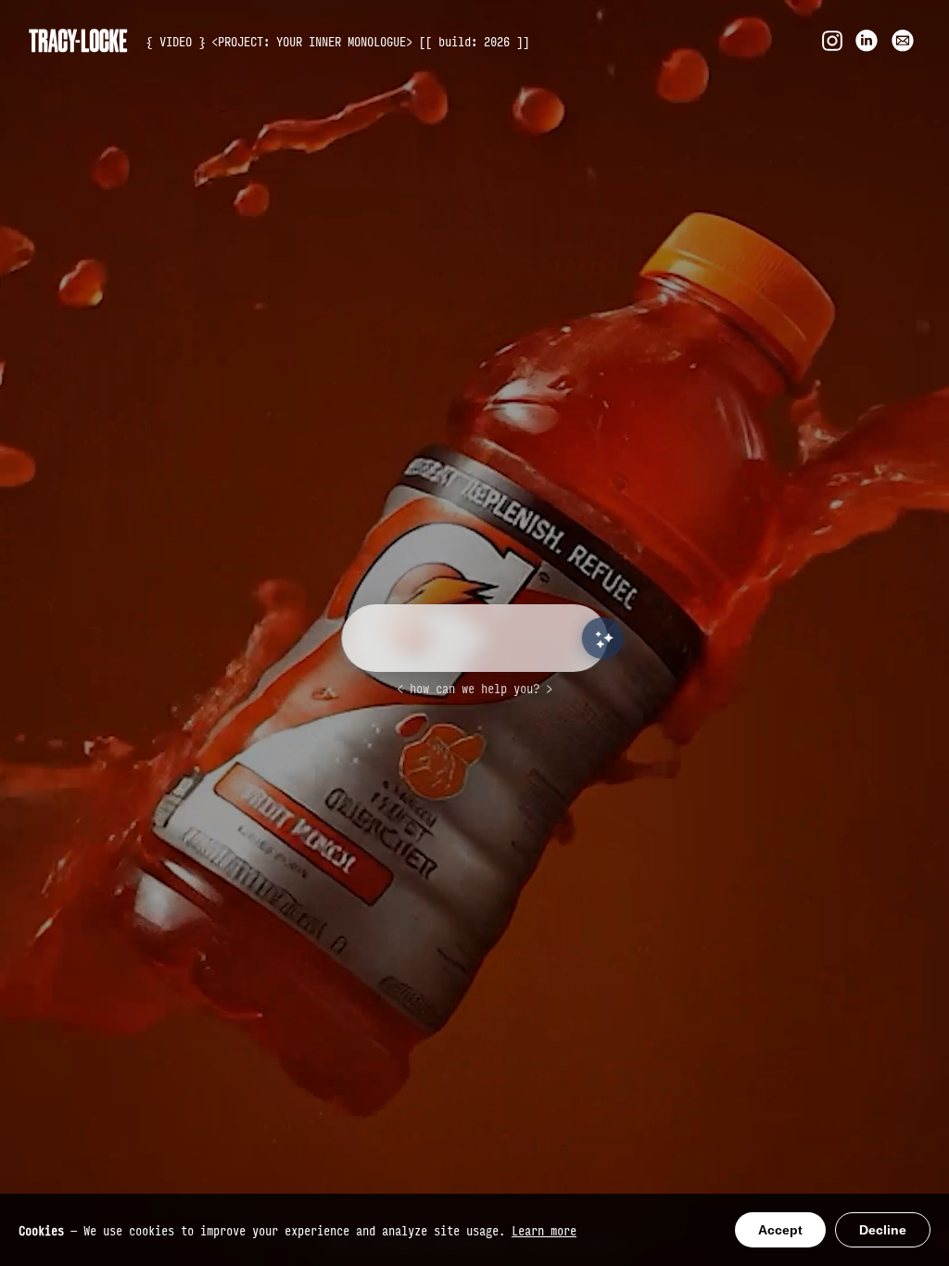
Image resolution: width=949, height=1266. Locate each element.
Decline (882, 1229)
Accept (780, 1229)
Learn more (544, 1230)
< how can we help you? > (474, 688)
